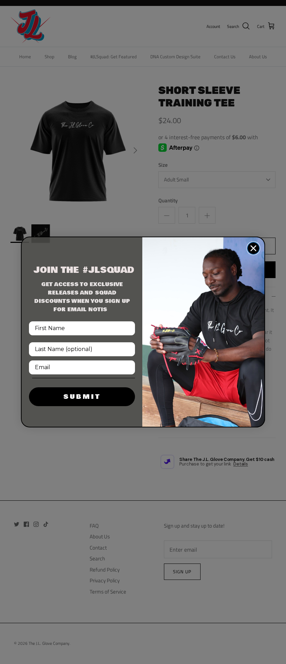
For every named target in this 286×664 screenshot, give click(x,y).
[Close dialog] (253, 248)
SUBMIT (82, 397)
